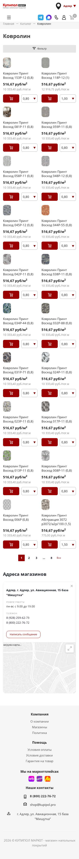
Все (59, 558)
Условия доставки (39, 755)
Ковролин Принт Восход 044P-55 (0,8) (57, 223)
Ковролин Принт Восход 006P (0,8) (16, 517)
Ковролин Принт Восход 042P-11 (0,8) (18, 272)
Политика (39, 733)
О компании (39, 721)
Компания (39, 714)
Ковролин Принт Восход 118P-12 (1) (55, 75)
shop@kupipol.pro (43, 805)
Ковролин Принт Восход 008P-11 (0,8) (57, 468)
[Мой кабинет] (64, 17)
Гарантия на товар (39, 761)
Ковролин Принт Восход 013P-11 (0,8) (18, 468)
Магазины (39, 727)
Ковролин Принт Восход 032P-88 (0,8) (57, 321)
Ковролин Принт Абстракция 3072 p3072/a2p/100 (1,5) (56, 519)
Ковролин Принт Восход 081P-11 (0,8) (18, 124)
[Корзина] (71, 17)
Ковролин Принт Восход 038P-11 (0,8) (57, 272)
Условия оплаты (40, 750)
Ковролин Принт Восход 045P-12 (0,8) (18, 223)
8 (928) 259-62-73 (17, 618)
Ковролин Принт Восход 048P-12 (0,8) (57, 174)
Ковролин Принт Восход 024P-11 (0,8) (57, 370)
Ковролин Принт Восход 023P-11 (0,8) (18, 419)
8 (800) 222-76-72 (17, 623)
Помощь (39, 742)
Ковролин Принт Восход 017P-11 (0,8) (57, 419)
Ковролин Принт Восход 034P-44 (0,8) (18, 321)
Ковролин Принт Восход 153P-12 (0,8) (18, 75)
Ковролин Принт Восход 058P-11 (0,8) (18, 174)
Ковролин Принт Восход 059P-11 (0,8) (57, 124)
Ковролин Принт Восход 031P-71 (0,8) (18, 370)
